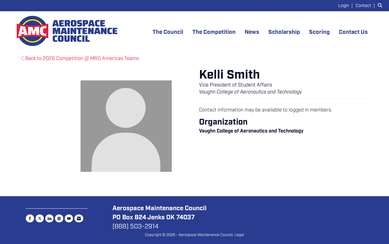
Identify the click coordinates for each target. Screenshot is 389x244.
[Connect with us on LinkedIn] (49, 218)
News (252, 32)
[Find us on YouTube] (69, 218)
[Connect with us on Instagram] (59, 218)
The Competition (214, 32)
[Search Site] (381, 5)
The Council (168, 32)
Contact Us (353, 32)
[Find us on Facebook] (30, 218)
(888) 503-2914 (135, 226)
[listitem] (346, 5)
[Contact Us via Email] (78, 218)
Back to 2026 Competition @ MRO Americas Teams (81, 58)
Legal (239, 235)
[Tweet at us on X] (40, 218)
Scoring (319, 32)
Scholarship (284, 32)
